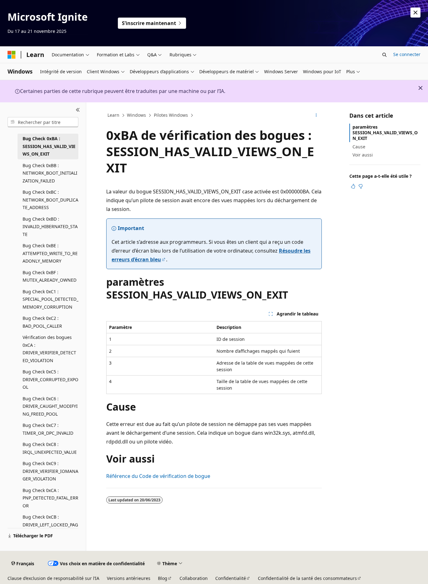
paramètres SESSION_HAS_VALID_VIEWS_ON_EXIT (385, 132)
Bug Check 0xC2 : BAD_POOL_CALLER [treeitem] (42, 322)
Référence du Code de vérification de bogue (158, 476)
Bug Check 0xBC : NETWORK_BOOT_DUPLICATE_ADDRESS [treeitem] (50, 199)
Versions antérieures (128, 578)
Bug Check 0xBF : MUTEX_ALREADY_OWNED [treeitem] (49, 276)
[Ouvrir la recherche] (384, 54)
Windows (136, 115)
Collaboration (194, 578)
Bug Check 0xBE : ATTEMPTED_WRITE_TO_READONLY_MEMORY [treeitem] (50, 253)
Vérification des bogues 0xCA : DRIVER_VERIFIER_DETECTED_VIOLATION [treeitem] (49, 348)
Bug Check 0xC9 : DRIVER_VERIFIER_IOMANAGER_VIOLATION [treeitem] (50, 471)
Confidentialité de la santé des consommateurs (307, 578)
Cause (358, 147)
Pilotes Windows (171, 115)
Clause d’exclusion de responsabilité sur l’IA (53, 578)
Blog (162, 578)
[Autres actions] (316, 115)
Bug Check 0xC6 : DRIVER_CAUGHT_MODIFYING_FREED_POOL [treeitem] (50, 406)
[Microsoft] (12, 55)
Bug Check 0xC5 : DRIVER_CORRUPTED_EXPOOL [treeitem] (50, 379)
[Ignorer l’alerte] (415, 13)
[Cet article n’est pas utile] (360, 186)
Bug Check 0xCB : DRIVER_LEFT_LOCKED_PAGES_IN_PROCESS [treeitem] (50, 524)
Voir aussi (362, 155)
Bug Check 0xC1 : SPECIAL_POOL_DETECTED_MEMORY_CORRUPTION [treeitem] (50, 299)
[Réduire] (77, 110)
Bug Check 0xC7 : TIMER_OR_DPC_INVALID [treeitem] (48, 429)
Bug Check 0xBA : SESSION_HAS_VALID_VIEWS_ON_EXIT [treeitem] (49, 146)
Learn (113, 115)
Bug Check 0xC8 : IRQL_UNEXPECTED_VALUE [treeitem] (50, 448)
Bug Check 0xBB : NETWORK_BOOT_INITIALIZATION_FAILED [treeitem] (50, 173)
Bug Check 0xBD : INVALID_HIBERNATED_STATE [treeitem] (50, 226)
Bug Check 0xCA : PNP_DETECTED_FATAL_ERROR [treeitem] (50, 498)
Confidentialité (230, 578)
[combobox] (43, 122)
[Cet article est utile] (353, 186)
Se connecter (406, 54)
